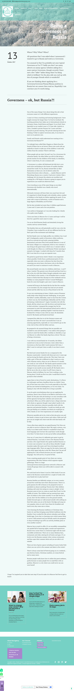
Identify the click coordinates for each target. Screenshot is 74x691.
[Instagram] (65, 2)
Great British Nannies (56, 640)
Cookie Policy (40, 644)
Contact (18, 14)
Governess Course (27, 642)
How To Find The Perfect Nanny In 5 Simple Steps (36, 594)
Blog (40, 8)
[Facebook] (63, 2)
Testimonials (64, 8)
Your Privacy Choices (42, 687)
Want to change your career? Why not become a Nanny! (16, 607)
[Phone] (1, 671)
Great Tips (11, 612)
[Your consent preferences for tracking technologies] (71, 688)
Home (17, 8)
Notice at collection (27, 687)
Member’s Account (27, 644)
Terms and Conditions (42, 647)
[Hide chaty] (2, 683)
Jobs (36, 8)
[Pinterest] (67, 2)
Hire (29, 8)
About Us (24, 8)
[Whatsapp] (1, 675)
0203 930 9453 (12, 652)
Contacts (10, 642)
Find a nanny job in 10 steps (57, 606)
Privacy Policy (40, 642)
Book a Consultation (51, 8)
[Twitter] (70, 2)
